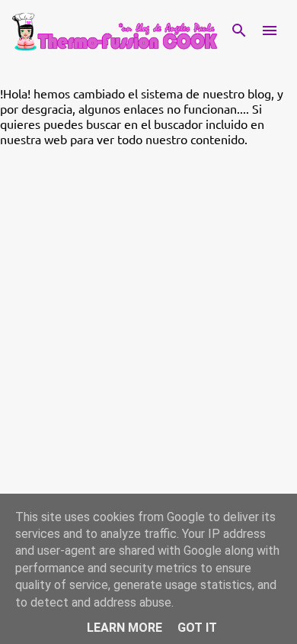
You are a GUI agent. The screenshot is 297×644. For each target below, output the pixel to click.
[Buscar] (239, 30)
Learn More (124, 627)
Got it (197, 627)
